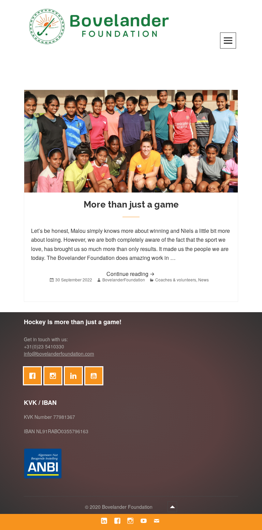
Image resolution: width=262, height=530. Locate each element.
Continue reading (154, 273)
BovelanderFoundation (123, 279)
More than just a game (131, 204)
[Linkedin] (75, 376)
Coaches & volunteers (175, 279)
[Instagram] (54, 376)
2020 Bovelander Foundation (122, 506)
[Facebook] (34, 376)
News (203, 279)
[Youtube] (95, 376)
